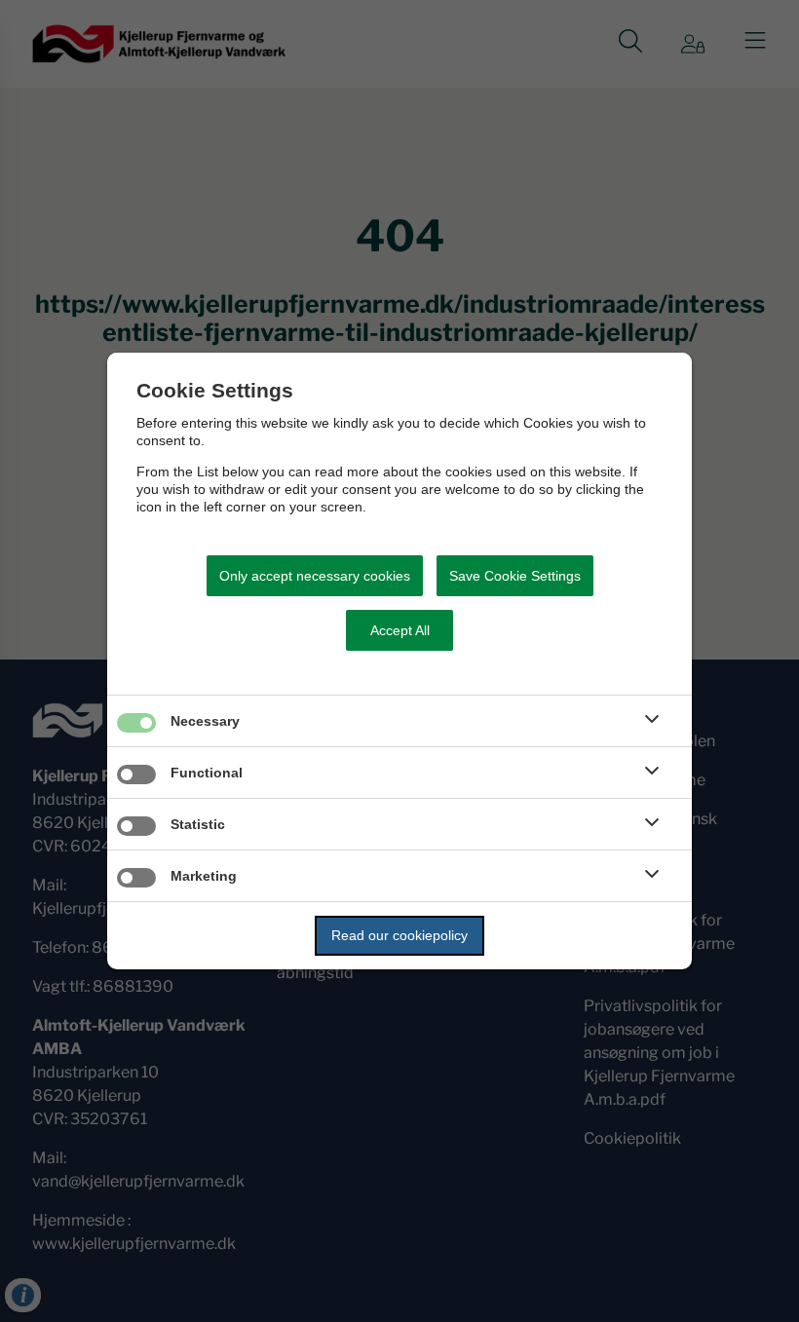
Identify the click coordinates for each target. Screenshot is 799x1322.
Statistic (198, 824)
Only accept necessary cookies (314, 576)
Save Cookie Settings (515, 576)
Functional (207, 772)
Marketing (204, 876)
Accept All (400, 630)
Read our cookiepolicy (399, 935)
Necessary (205, 721)
